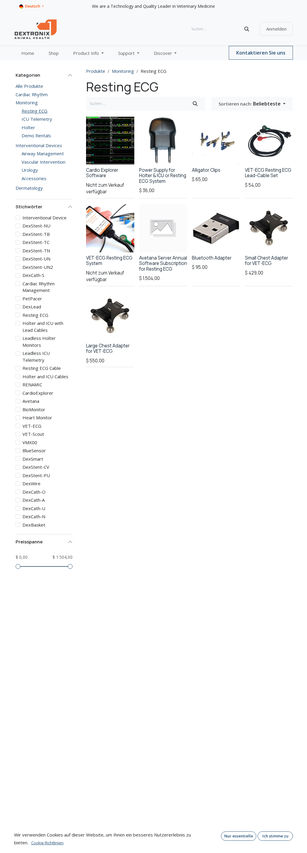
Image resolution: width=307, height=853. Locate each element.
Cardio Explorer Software (102, 173)
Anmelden (276, 29)
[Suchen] (246, 29)
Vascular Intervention (43, 162)
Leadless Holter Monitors (39, 341)
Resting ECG (34, 111)
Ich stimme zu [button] (275, 836)
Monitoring (27, 103)
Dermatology (29, 188)
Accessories (34, 178)
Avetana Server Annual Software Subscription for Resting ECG (163, 263)
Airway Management (43, 153)
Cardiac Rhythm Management (38, 287)
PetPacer (32, 299)
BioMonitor (33, 409)
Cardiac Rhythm (32, 94)
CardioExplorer (37, 393)
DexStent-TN (36, 251)
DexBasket (33, 525)
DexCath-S (33, 275)
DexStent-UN (36, 259)
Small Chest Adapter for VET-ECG (266, 260)
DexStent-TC (35, 242)
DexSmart (32, 459)
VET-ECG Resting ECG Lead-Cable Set (268, 173)
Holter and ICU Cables (45, 376)
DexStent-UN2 (37, 267)
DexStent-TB (36, 234)
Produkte (95, 71)
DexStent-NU (36, 226)
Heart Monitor (37, 418)
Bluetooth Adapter (211, 258)
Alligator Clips (206, 170)
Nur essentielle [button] (238, 836)
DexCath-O (34, 492)
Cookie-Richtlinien (47, 843)
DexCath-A (33, 500)
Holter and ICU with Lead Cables (42, 326)
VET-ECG (31, 426)
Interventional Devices (39, 145)
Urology (30, 170)
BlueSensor (34, 450)
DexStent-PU (36, 475)
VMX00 (29, 442)
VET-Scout (33, 434)
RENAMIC (32, 385)
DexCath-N (33, 516)
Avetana (30, 401)
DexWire (31, 483)
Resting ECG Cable (41, 368)
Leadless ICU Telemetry (36, 356)
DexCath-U (33, 508)
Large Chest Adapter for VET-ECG (108, 348)
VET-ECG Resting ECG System (109, 260)
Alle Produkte (29, 86)
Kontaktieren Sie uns (260, 52)
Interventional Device (44, 218)
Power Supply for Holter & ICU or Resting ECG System (162, 175)
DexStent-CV (35, 467)
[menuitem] (27, 53)
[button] (252, 104)
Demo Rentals (36, 135)
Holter (28, 127)
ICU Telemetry (37, 119)
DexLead (31, 307)
